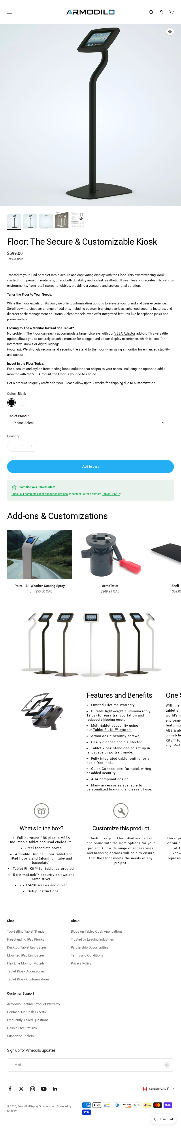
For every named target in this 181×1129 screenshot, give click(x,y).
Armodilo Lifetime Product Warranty (33, 1004)
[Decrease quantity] (13, 446)
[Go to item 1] (14, 222)
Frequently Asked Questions (28, 1020)
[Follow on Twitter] (21, 1089)
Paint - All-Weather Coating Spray (40, 586)
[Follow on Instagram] (33, 1089)
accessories (143, 848)
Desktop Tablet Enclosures (27, 947)
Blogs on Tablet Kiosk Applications (97, 931)
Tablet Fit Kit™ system (112, 730)
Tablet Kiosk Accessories (26, 971)
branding (101, 853)
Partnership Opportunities (89, 947)
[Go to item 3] (46, 222)
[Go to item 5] (78, 220)
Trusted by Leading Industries (92, 939)
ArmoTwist (110, 586)
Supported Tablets (20, 1036)
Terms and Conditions (87, 955)
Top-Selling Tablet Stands (25, 931)
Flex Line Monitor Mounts (26, 963)
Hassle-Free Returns (22, 1028)
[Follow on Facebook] (10, 1089)
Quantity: (13, 436)
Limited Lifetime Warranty (112, 705)
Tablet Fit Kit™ (111, 494)
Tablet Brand (17, 416)
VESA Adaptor (124, 333)
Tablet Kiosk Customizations (28, 979)
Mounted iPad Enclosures (26, 955)
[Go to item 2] (30, 222)
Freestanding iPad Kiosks (25, 939)
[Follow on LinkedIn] (55, 1089)
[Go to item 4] (62, 220)
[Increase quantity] (31, 446)
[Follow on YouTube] (44, 1089)
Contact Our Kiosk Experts (26, 1012)
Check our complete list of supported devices (39, 494)
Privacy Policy (81, 963)
